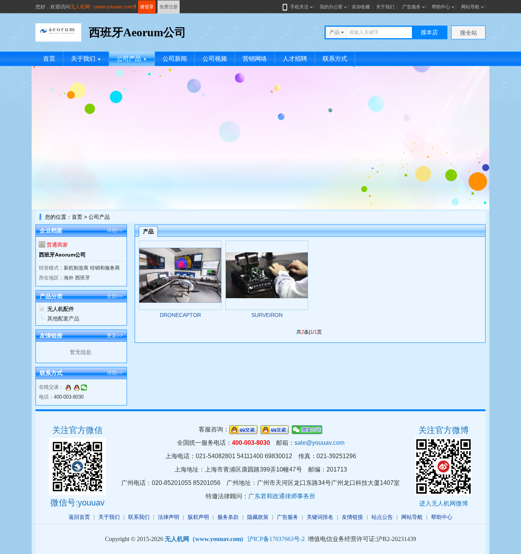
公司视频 (215, 58)
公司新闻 (174, 58)
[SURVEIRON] (267, 275)
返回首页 (79, 517)
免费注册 (168, 7)
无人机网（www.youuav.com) (102, 7)
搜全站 (468, 32)
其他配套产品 (63, 318)
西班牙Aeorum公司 (62, 255)
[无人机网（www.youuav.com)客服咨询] (68, 387)
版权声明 (198, 517)
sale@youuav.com (319, 442)
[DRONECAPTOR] (180, 275)
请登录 (147, 7)
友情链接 (352, 517)
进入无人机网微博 (443, 503)
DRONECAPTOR (180, 315)
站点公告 (382, 517)
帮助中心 (441, 7)
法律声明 (168, 517)
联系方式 (335, 58)
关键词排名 (320, 517)
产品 (148, 231)
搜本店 (429, 32)
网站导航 (470, 7)
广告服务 (411, 7)
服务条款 (228, 517)
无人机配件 (60, 309)
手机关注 (299, 7)
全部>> (115, 296)
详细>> (115, 230)
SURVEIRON (267, 315)
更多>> (115, 335)
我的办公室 (331, 7)
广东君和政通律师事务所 (281, 496)
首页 (49, 58)
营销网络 (255, 58)
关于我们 (385, 7)
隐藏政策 (258, 517)
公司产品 (132, 58)
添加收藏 (361, 7)
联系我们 (139, 517)
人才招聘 (295, 58)
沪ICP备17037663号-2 (276, 539)
